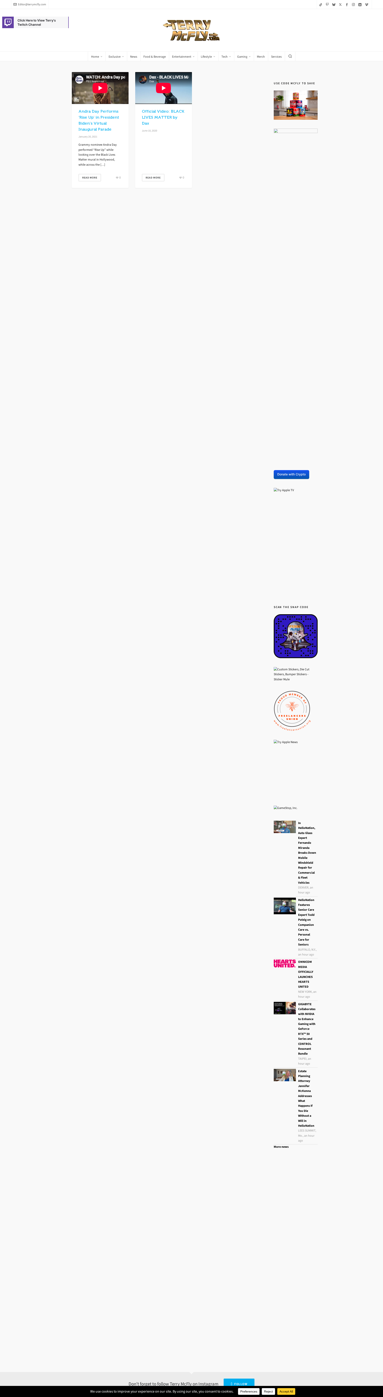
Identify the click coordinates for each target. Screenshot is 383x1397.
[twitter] (341, 4)
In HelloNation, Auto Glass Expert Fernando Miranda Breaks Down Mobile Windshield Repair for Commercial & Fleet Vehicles (307, 853)
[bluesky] (334, 4)
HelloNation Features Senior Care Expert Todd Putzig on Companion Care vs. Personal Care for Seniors (306, 922)
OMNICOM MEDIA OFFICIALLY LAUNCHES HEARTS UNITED (305, 974)
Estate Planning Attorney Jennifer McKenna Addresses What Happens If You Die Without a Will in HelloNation (306, 1098)
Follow (240, 1384)
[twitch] (328, 4)
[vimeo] (367, 4)
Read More (89, 177)
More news (281, 1147)
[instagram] (354, 4)
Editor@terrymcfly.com (32, 4)
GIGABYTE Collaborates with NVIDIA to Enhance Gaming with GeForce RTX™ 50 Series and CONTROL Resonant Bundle (306, 1029)
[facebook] (347, 4)
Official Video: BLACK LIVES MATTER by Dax (163, 117)
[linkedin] (360, 4)
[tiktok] (321, 4)
